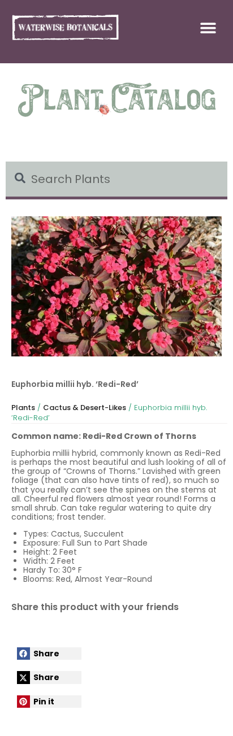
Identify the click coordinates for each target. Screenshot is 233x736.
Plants (23, 407)
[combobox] (116, 180)
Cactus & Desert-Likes (84, 407)
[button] (208, 27)
